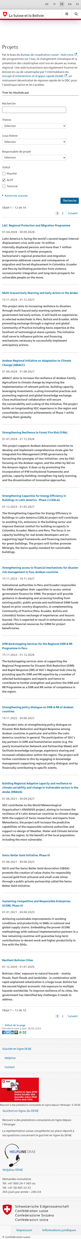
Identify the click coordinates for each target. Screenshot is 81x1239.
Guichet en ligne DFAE (16, 1048)
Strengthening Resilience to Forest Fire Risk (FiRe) (34, 432)
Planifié (13, 173)
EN (69, 4)
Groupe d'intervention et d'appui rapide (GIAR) (32, 76)
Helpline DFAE (13, 1170)
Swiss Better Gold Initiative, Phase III (26, 855)
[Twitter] (8, 1032)
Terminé (13, 186)
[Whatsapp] (21, 1032)
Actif (11, 180)
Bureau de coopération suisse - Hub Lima (47, 54)
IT (54, 4)
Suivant (73, 213)
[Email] (24, 1032)
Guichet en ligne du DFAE (21, 1111)
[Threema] (16, 1032)
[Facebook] (4, 1032)
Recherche (9, 103)
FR (61, 4)
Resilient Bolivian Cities (17, 960)
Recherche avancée (16, 195)
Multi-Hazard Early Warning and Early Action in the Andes (40, 293)
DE (47, 4)
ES (77, 4)
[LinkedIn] (12, 1032)
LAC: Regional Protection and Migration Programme (36, 225)
